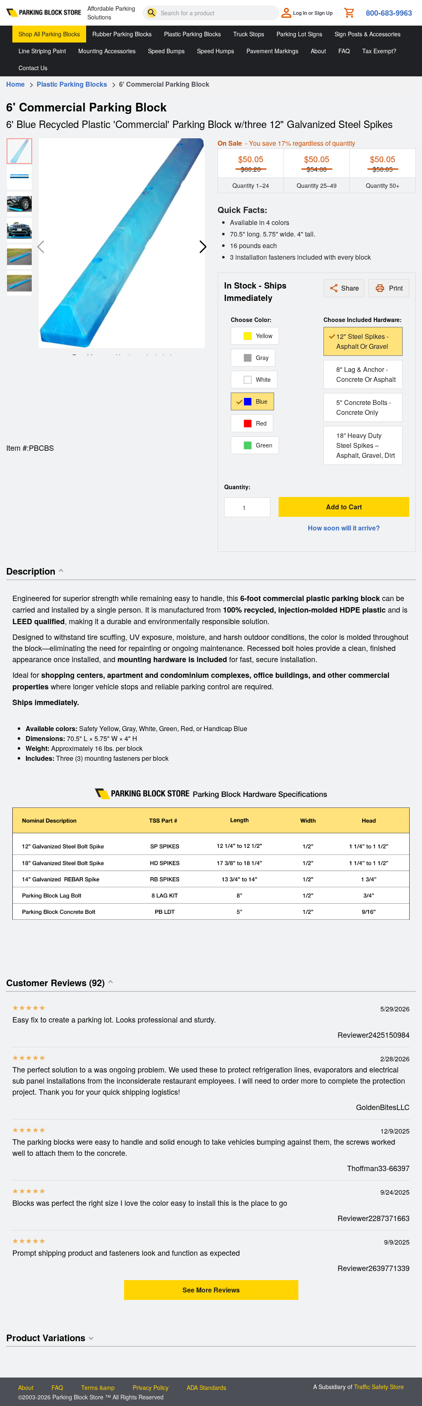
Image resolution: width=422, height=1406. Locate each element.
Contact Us (33, 68)
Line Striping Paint (42, 51)
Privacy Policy (151, 1387)
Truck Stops (248, 34)
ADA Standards (206, 1387)
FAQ (344, 51)
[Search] (151, 12)
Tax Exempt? (379, 51)
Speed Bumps (166, 51)
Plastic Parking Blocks (192, 34)
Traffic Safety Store (379, 1386)
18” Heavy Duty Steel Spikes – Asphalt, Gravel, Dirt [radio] (365, 445)
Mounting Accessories (107, 51)
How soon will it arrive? (344, 528)
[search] (152, 13)
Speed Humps (215, 51)
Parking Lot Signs (299, 34)
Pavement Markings (272, 51)
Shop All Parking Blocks (49, 34)
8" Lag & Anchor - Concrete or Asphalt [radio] (366, 374)
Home (15, 84)
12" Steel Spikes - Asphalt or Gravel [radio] (362, 341)
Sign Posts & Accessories (368, 34)
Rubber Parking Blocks (122, 34)
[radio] (255, 336)
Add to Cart (344, 506)
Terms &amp (98, 1387)
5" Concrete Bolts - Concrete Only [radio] (363, 407)
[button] (203, 247)
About (318, 51)
